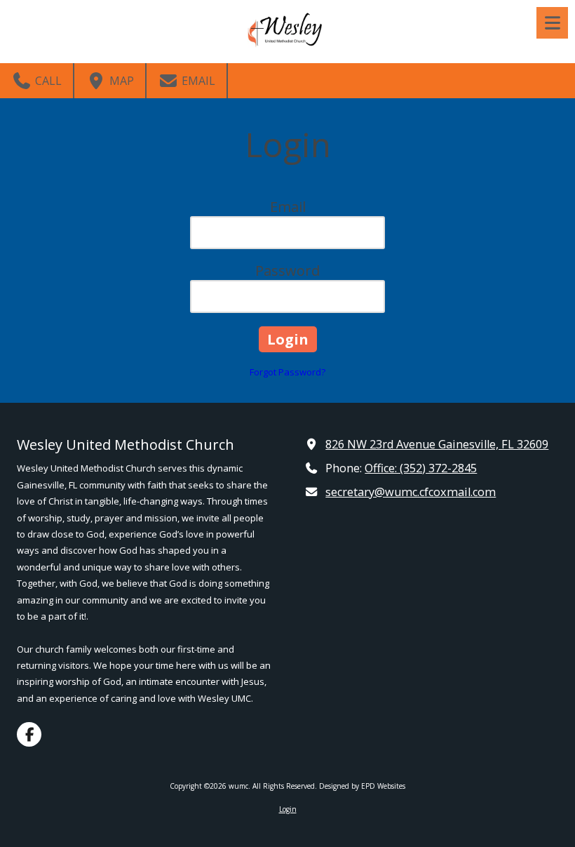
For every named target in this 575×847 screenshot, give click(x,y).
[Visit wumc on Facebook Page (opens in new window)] (29, 734)
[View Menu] (552, 23)
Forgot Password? (287, 372)
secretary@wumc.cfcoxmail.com (410, 492)
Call (47, 80)
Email (197, 80)
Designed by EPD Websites (362, 786)
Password (287, 270)
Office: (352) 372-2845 (421, 468)
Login (288, 809)
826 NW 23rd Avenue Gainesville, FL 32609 (436, 444)
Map (120, 80)
